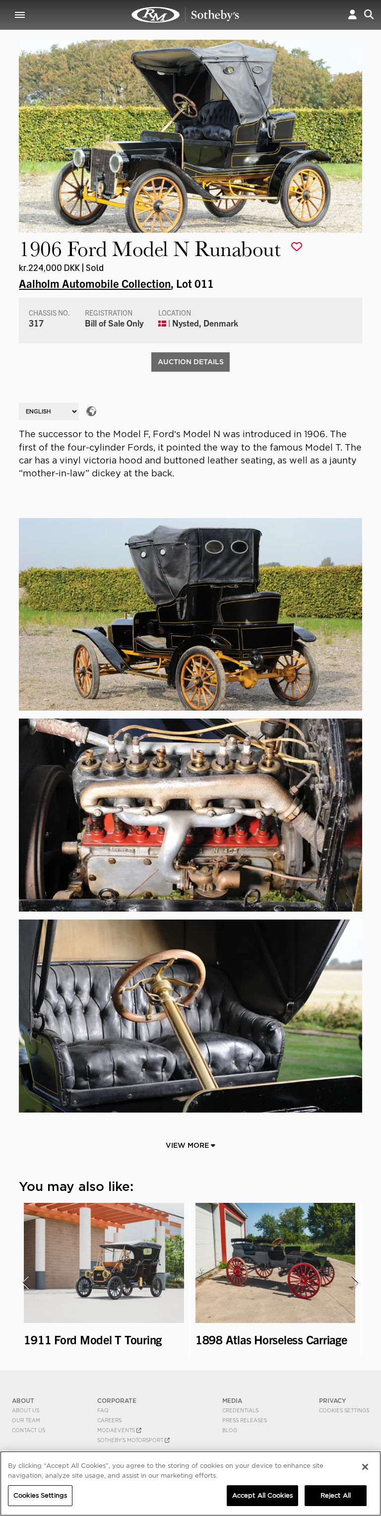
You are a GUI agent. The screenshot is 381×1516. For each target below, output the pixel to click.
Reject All (335, 1495)
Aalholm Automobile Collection (95, 283)
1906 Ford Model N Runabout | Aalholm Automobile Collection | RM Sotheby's (185, 15)
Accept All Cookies (262, 1495)
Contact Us (28, 1430)
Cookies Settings (344, 1410)
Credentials (240, 1410)
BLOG (229, 1430)
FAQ (103, 1410)
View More (188, 1145)
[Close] (365, 1467)
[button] (352, 14)
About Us (25, 1410)
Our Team (26, 1420)
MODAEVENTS (116, 1430)
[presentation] (25, 1282)
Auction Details (191, 362)
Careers (109, 1420)
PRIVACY (332, 1400)
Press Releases (244, 1420)
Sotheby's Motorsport (131, 1440)
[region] (190, 1483)
